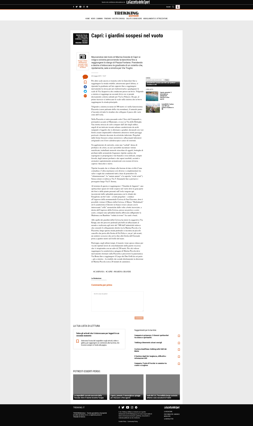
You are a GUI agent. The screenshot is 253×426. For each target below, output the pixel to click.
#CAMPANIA (98, 271)
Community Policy (133, 421)
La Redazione (168, 411)
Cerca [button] (167, 80)
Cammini (99, 18)
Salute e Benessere (134, 18)
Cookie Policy (123, 421)
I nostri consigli (118, 18)
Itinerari (107, 18)
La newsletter (168, 419)
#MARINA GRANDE (122, 271)
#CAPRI (109, 271)
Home (87, 18)
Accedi (168, 7)
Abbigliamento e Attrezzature (155, 18)
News (93, 18)
